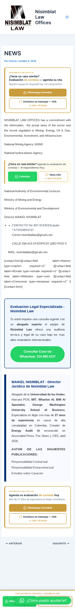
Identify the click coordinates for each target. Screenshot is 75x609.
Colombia (24, 176)
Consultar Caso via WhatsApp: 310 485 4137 (38, 354)
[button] (43, 600)
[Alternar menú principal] (67, 17)
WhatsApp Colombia (40, 92)
